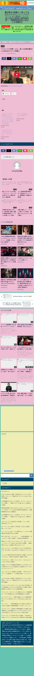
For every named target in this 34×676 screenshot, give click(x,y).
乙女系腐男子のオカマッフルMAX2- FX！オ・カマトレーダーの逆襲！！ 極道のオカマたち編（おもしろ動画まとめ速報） (16, 503)
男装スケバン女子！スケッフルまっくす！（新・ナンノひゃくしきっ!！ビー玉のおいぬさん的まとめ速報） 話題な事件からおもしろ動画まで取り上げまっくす (16, 543)
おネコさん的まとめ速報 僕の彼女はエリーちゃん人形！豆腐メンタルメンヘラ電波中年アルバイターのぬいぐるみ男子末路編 (16, 496)
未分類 (2, 46)
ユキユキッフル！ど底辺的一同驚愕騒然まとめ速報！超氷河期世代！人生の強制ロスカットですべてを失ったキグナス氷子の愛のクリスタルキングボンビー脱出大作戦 (16, 610)
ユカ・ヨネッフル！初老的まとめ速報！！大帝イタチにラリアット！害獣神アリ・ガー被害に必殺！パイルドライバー (16, 573)
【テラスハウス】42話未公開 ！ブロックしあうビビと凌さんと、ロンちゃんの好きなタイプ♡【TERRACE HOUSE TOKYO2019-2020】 (7, 118)
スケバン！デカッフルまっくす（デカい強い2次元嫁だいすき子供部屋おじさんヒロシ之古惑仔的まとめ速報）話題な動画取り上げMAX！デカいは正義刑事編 (16, 587)
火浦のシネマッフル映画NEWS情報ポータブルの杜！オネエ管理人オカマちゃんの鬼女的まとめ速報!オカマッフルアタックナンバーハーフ (16, 566)
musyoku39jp (17, 171)
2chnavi (3, 434)
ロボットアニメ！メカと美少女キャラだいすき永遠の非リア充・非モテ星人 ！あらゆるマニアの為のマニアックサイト (16, 550)
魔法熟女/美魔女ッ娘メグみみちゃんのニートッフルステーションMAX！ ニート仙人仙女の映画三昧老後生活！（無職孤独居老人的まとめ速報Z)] (16, 509)
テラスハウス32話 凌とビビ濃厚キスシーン (22, 115)
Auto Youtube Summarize (15, 86)
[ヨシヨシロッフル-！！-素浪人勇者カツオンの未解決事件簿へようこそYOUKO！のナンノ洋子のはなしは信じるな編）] (16, 598)
